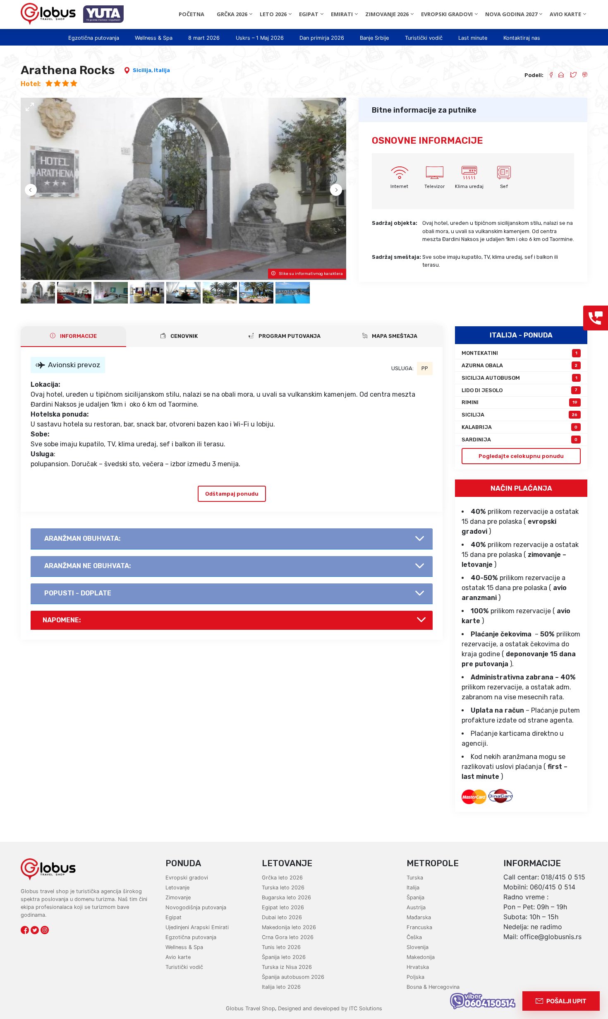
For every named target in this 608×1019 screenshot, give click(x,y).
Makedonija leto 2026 (289, 927)
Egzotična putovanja (93, 38)
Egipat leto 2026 (283, 907)
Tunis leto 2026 (281, 947)
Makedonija (421, 957)
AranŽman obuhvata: (82, 538)
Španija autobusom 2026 (293, 977)
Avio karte (178, 957)
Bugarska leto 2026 (286, 897)
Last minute (472, 38)
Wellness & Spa (153, 38)
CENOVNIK (183, 336)
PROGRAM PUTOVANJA (289, 336)
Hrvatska (418, 967)
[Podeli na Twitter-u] (570, 75)
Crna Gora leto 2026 (288, 937)
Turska (415, 877)
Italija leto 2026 (281, 987)
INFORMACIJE (78, 336)
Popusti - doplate (77, 593)
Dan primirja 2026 (321, 38)
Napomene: (62, 620)
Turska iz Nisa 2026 (287, 967)
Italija (162, 70)
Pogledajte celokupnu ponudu (521, 456)
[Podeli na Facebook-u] (547, 75)
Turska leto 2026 (283, 887)
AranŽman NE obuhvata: (87, 566)
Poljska (415, 977)
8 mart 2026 (204, 38)
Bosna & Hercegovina (433, 987)
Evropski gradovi (186, 877)
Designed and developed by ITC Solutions (329, 1008)
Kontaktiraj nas (521, 38)
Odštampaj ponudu (232, 494)
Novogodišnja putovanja (195, 907)
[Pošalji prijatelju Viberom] (582, 75)
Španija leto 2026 (284, 957)
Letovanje (177, 887)
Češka (414, 937)
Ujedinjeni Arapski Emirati (197, 927)
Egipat (173, 917)
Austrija (416, 907)
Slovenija (417, 947)
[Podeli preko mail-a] (558, 75)
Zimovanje (178, 897)
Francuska (419, 927)
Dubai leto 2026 (282, 917)
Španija (415, 897)
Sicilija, (143, 70)
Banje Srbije (374, 38)
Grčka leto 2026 (282, 877)
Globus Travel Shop (250, 1008)
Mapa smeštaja (394, 336)
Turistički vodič (424, 38)
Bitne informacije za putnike (424, 110)
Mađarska (419, 917)
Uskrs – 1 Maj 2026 (260, 38)
